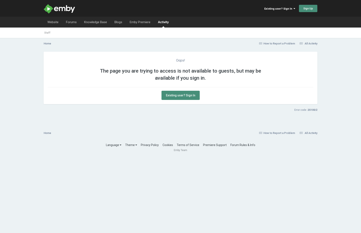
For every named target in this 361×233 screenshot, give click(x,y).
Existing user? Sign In (279, 8)
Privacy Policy (150, 145)
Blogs (118, 22)
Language (113, 145)
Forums (71, 22)
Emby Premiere (140, 22)
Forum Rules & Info (242, 145)
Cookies (168, 145)
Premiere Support (215, 145)
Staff (47, 32)
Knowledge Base (95, 22)
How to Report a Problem (279, 43)
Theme (130, 145)
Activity (163, 22)
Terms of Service (188, 145)
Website (52, 22)
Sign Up (308, 8)
